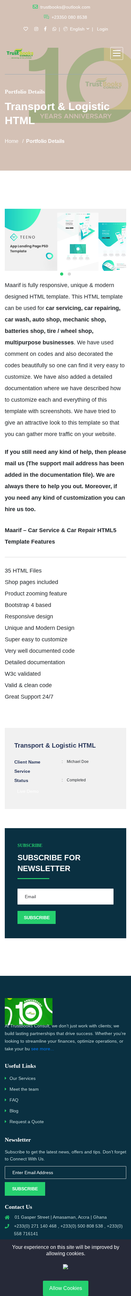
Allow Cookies (65, 1288)
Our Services (23, 1078)
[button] (116, 53)
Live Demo (28, 791)
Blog (14, 1110)
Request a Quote (27, 1121)
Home (11, 141)
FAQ (14, 1099)
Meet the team (24, 1089)
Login (102, 29)
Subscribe (25, 1188)
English (77, 29)
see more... (42, 1048)
